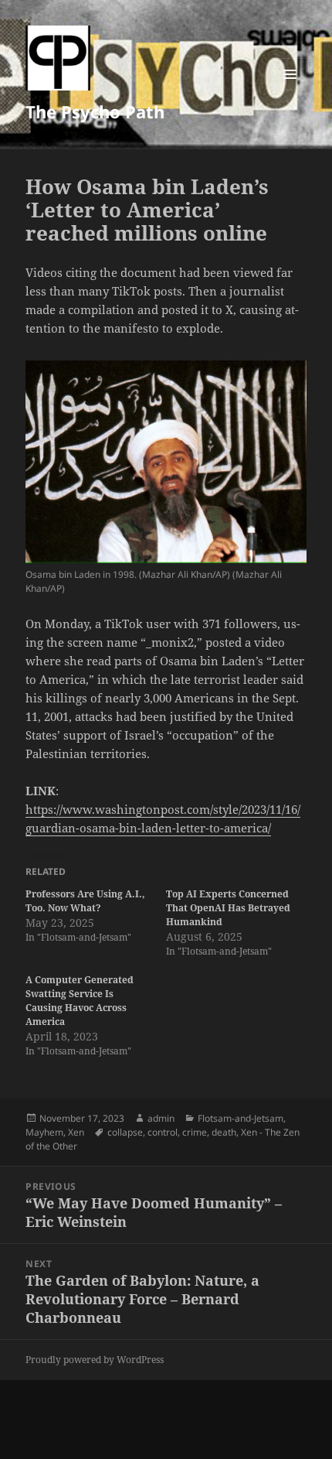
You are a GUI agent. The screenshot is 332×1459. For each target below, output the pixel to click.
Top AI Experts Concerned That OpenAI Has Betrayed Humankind (228, 907)
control (162, 1132)
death (224, 1132)
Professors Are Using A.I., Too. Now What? (85, 900)
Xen (76, 1132)
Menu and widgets (291, 90)
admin (160, 1118)
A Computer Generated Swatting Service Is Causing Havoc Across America (79, 1000)
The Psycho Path (94, 111)
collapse (125, 1132)
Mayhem (44, 1132)
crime (194, 1132)
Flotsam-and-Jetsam (240, 1118)
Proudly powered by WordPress (94, 1359)
